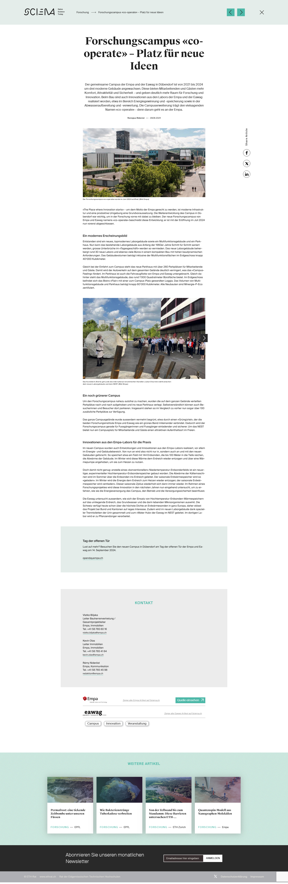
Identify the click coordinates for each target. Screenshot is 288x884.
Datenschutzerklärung (234, 876)
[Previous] (230, 12)
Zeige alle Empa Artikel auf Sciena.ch (141, 700)
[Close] (262, 12)
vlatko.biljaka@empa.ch (95, 632)
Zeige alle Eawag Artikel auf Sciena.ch (183, 713)
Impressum (257, 876)
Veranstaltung (137, 724)
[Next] (241, 12)
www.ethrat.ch (48, 876)
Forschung (83, 12)
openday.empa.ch (93, 558)
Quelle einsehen (188, 700)
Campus (93, 724)
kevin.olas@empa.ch (93, 655)
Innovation (113, 724)
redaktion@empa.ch (93, 673)
